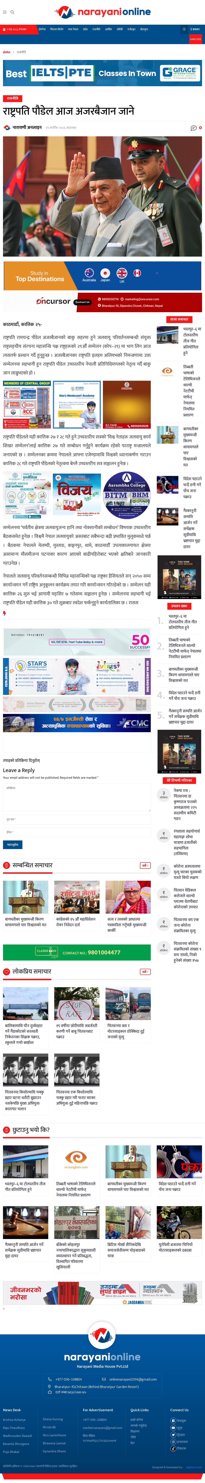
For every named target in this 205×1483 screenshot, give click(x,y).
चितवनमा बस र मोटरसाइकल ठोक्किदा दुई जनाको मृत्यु (126, 1031)
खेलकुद (144, 29)
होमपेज (42, 29)
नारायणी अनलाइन (27, 127)
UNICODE (195, 39)
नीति (133, 1437)
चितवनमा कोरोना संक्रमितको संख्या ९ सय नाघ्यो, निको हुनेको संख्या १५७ (187, 952)
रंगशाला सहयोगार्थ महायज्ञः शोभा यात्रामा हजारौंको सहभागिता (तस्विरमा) (187, 842)
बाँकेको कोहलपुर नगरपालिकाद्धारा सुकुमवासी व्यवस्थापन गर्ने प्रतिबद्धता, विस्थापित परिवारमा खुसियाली (76, 1256)
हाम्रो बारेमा (137, 1420)
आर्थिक (108, 29)
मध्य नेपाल (73, 29)
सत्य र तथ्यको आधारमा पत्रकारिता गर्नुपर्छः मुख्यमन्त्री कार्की (127, 925)
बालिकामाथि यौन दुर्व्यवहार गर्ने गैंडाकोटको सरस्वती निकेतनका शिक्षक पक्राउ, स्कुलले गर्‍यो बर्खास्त (23, 1034)
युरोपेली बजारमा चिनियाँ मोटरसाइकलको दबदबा (176, 1247)
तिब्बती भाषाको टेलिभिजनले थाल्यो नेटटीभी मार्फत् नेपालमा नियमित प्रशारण (191, 391)
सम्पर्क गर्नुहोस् (139, 1425)
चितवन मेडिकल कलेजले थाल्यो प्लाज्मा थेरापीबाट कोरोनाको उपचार (186, 899)
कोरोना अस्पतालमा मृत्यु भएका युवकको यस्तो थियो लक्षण (188, 872)
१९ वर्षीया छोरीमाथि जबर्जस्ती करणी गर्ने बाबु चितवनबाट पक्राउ (76, 1031)
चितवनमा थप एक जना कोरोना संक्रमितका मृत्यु (186, 925)
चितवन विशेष (56, 29)
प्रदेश (85, 29)
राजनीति (96, 29)
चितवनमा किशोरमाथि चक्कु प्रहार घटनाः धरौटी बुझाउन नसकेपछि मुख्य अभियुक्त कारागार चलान (24, 1101)
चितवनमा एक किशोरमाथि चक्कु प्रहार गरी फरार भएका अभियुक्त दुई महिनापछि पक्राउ (76, 1098)
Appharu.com (194, 1467)
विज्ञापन (135, 1431)
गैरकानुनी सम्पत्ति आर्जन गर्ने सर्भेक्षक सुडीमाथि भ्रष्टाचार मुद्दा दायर (191, 528)
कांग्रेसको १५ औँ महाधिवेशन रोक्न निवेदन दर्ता (75, 922)
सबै (144, 866)
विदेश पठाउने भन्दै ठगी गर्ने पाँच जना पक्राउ (192, 488)
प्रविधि (120, 29)
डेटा (133, 1443)
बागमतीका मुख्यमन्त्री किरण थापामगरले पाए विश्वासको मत (25, 922)
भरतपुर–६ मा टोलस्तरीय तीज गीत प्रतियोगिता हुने (192, 341)
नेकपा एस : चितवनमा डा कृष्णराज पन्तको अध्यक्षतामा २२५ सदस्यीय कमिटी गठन (185, 804)
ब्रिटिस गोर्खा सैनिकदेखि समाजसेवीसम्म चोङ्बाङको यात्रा (126, 1250)
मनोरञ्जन (131, 29)
